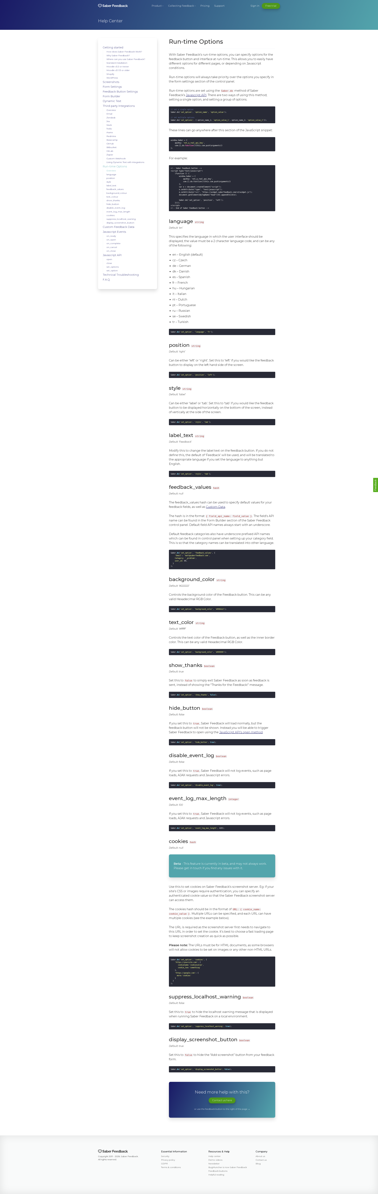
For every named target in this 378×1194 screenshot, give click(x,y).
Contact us (261, 1160)
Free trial (270, 5)
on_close (111, 251)
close (109, 263)
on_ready (111, 236)
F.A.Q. (106, 279)
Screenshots (111, 82)
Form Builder (111, 96)
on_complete (113, 243)
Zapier (109, 154)
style (108, 182)
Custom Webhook (116, 158)
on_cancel (111, 247)
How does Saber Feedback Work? (124, 51)
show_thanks (113, 200)
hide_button (112, 204)
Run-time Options (115, 166)
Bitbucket (111, 147)
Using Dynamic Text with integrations (125, 162)
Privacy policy (168, 1160)
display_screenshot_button (120, 222)
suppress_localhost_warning (121, 219)
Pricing (205, 5)
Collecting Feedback (181, 5)
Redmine (111, 136)
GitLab (109, 151)
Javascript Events (114, 231)
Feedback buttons (217, 1171)
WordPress (112, 77)
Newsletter (214, 1163)
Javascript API (112, 255)
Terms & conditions (171, 1167)
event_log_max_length (118, 211)
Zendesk (110, 117)
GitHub (110, 143)
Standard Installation (116, 63)
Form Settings (112, 86)
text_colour (112, 196)
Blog (258, 1163)
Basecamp (112, 140)
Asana (109, 132)
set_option (112, 270)
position (110, 178)
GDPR (164, 1163)
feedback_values (115, 189)
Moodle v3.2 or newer (117, 66)
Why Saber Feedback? (118, 55)
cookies (110, 215)
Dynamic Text (112, 101)
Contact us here (222, 1100)
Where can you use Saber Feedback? (125, 59)
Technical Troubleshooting (121, 274)
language (111, 174)
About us (260, 1156)
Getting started (113, 47)
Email (109, 113)
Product (157, 5)
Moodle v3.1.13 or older (118, 70)
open (109, 259)
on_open (111, 239)
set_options (112, 267)
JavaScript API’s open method (241, 732)
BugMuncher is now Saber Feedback (227, 1167)
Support (219, 5)
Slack (109, 125)
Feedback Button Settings (120, 91)
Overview (111, 110)
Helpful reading (216, 1174)
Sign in (255, 5)
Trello (109, 128)
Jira (108, 121)
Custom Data (215, 507)
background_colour (116, 193)
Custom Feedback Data (118, 227)
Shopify (110, 74)
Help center (214, 1156)
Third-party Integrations (119, 106)
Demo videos (215, 1160)
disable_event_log (115, 207)
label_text (111, 185)
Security (165, 1156)
